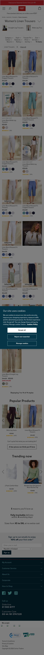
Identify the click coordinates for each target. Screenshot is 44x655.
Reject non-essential (22, 337)
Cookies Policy (32, 324)
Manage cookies (22, 343)
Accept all (22, 330)
